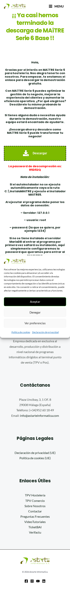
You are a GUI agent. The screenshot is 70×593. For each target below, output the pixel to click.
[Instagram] (32, 581)
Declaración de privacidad (45, 332)
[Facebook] (26, 581)
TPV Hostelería (35, 495)
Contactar (35, 511)
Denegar (35, 312)
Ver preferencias (35, 323)
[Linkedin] (44, 581)
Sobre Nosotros (35, 506)
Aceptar (35, 301)
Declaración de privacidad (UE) (35, 453)
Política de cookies (20, 332)
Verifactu (35, 532)
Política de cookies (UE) (35, 458)
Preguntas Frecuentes (35, 516)
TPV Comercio (35, 500)
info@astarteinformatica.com (39, 415)
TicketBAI (35, 527)
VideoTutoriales (35, 522)
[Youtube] (38, 581)
